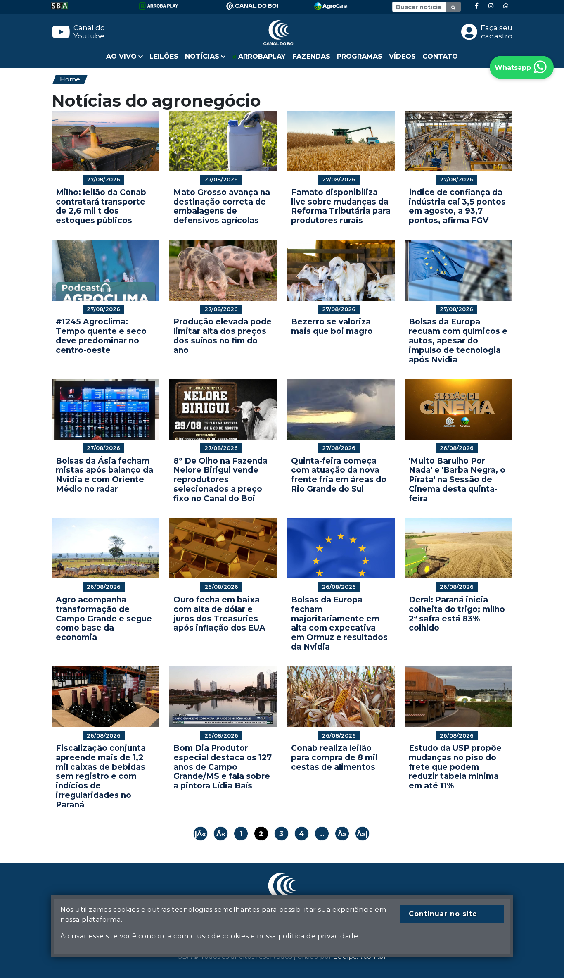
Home (70, 79)
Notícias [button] (202, 56)
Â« (220, 834)
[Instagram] (491, 6)
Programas (359, 56)
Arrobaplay (261, 56)
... (321, 834)
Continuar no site (443, 914)
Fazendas (311, 56)
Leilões (163, 56)
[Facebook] (477, 6)
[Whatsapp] (505, 6)
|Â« (200, 834)
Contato (440, 56)
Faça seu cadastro (496, 32)
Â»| (362, 834)
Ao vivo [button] (121, 56)
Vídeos (402, 56)
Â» (342, 834)
